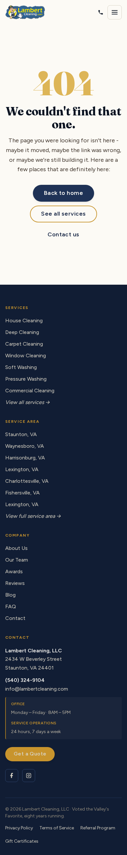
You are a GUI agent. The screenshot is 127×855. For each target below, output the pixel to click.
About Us (16, 548)
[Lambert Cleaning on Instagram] (28, 775)
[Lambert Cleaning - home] (25, 12)
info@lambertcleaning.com (36, 689)
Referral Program (97, 828)
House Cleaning (24, 320)
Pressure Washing (26, 379)
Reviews (15, 583)
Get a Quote (30, 754)
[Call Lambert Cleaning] (101, 12)
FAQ (10, 606)
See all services (63, 213)
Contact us (63, 234)
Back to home (63, 192)
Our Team (16, 560)
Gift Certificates (21, 841)
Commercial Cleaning (29, 390)
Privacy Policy (19, 828)
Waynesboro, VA (24, 446)
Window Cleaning (25, 355)
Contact (15, 618)
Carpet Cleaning (24, 344)
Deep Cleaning (22, 332)
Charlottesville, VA (27, 481)
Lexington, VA (21, 469)
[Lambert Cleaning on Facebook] (11, 775)
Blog (10, 595)
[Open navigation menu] (114, 12)
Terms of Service (56, 828)
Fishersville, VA (22, 493)
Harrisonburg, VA (25, 458)
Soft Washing (21, 367)
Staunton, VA (21, 434)
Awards (14, 571)
